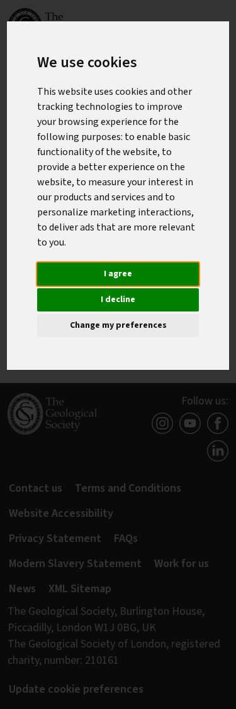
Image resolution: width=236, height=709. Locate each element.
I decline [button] (118, 299)
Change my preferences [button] (118, 325)
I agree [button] (118, 274)
